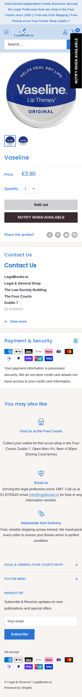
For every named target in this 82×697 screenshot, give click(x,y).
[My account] (65, 32)
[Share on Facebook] (50, 234)
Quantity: (11, 188)
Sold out (41, 205)
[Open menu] (6, 32)
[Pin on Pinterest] (58, 234)
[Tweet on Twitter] (66, 234)
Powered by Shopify (18, 687)
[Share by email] (75, 234)
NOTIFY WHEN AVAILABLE (41, 217)
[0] (74, 32)
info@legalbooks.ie (44, 495)
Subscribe (19, 634)
